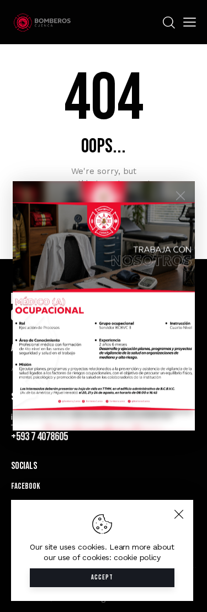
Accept (102, 577)
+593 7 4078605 (39, 437)
